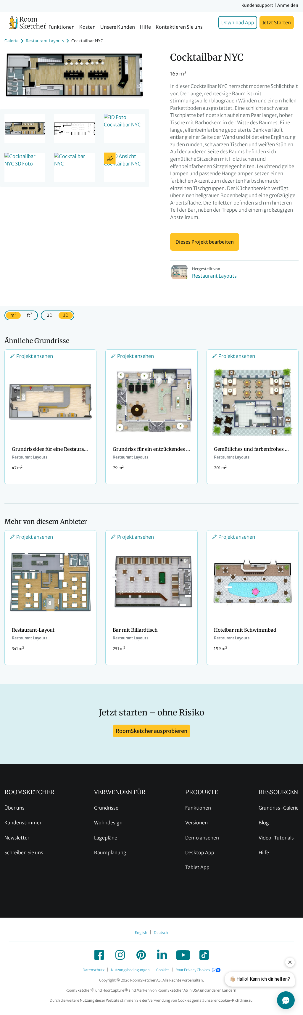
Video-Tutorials (276, 838)
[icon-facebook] (99, 955)
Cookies (163, 970)
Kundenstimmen (23, 823)
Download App (237, 22)
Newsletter (16, 838)
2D (49, 315)
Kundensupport (257, 5)
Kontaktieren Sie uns (179, 27)
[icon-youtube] (183, 955)
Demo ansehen (202, 838)
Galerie (11, 41)
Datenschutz (93, 970)
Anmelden (287, 5)
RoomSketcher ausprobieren (151, 731)
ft (29, 315)
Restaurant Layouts (45, 41)
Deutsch (161, 932)
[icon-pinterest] (141, 955)
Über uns (14, 808)
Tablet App (197, 867)
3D (65, 315)
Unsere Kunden (117, 27)
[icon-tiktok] (204, 955)
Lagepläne (105, 838)
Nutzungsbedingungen (130, 970)
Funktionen (62, 27)
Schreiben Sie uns (23, 852)
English (141, 932)
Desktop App (199, 852)
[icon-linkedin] (162, 955)
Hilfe (145, 27)
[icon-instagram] (120, 955)
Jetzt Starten (276, 22)
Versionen (196, 823)
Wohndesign (108, 823)
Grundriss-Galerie (279, 808)
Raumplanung (110, 852)
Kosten (87, 27)
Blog (264, 823)
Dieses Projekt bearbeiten (204, 242)
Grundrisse (106, 808)
